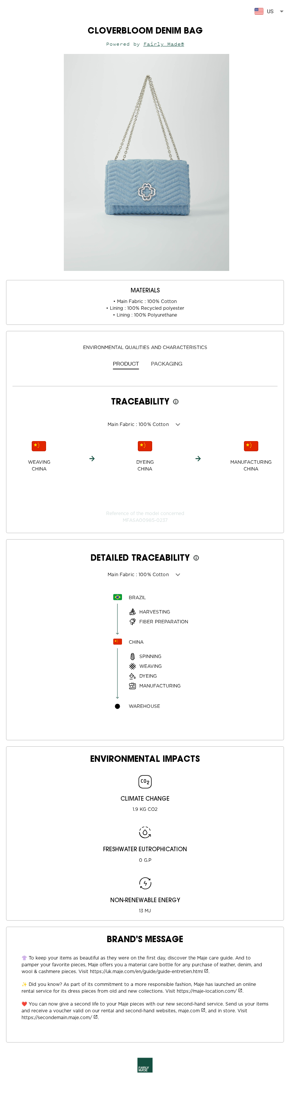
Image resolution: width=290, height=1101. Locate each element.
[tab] (126, 364)
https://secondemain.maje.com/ (57, 1017)
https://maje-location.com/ (207, 991)
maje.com (189, 1011)
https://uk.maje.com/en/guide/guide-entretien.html (146, 971)
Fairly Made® (163, 44)
